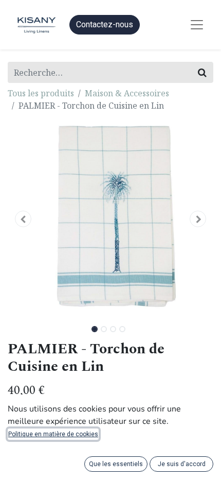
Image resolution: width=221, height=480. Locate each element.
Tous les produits (41, 93)
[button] (23, 219)
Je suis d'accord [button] (182, 464)
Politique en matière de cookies (53, 434)
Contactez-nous (104, 24)
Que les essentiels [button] (116, 464)
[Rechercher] (202, 72)
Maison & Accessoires (127, 93)
